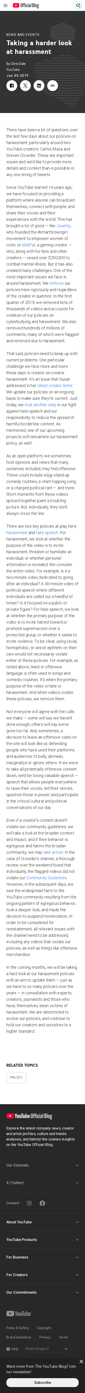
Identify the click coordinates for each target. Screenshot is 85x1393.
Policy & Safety (17, 1328)
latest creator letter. (55, 385)
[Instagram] (29, 1203)
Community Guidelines (46, 877)
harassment (17, 532)
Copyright (44, 1328)
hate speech (47, 532)
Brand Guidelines (18, 1337)
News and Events (23, 35)
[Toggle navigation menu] (5, 5)
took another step (40, 404)
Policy (16, 1077)
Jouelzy (63, 225)
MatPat (29, 244)
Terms (63, 1337)
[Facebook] (42, 1203)
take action (53, 852)
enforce (57, 283)
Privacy (44, 1337)
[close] (81, 1361)
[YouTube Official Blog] (25, 5)
